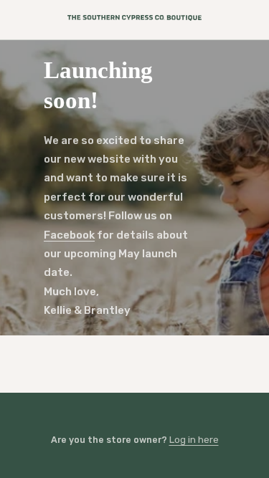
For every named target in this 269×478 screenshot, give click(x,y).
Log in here (194, 439)
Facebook (69, 235)
